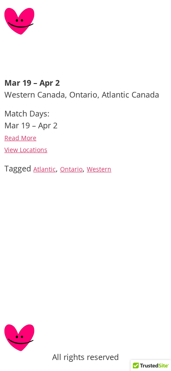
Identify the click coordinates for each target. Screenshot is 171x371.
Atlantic (44, 169)
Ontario (71, 169)
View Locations (25, 150)
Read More (20, 138)
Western (99, 169)
